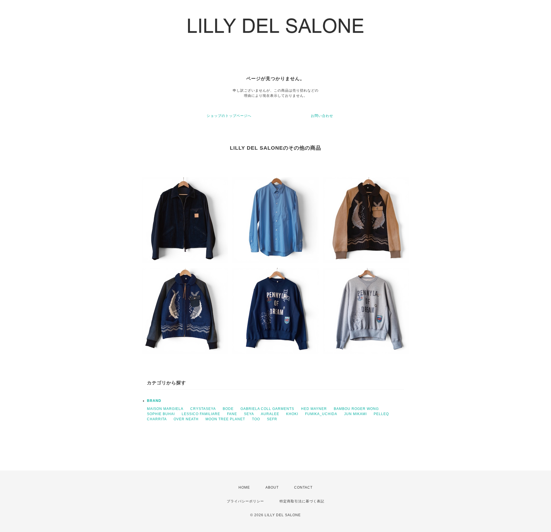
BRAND (154, 401)
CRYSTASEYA (203, 409)
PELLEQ (381, 414)
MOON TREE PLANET (225, 419)
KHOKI (292, 414)
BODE (228, 409)
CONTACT (303, 487)
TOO (256, 419)
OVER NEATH (186, 419)
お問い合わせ (322, 116)
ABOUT (272, 487)
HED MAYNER (314, 409)
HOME (244, 487)
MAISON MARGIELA (165, 409)
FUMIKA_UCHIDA (321, 414)
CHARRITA (157, 419)
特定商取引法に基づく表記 (302, 501)
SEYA (249, 414)
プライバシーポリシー (245, 501)
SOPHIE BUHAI (161, 414)
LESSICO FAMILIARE (201, 414)
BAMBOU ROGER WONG (356, 409)
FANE (232, 414)
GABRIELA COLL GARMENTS (267, 409)
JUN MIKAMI (355, 414)
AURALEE (270, 414)
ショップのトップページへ (229, 116)
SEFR (272, 419)
